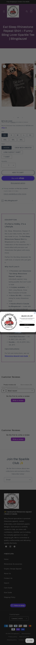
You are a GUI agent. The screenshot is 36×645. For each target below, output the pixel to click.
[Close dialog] (35, 313)
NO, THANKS (27, 327)
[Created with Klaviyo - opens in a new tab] (18, 332)
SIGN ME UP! (27, 324)
